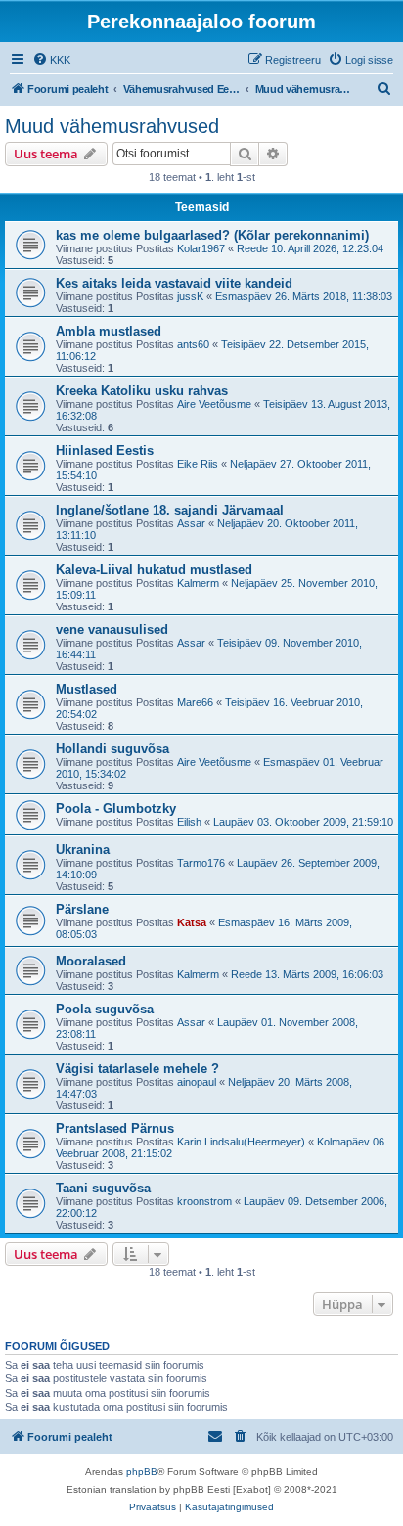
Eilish (189, 822)
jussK (190, 296)
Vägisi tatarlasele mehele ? (137, 1068)
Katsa (191, 922)
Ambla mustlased (108, 331)
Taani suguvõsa (103, 1188)
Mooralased (91, 961)
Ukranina (83, 849)
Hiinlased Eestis (105, 450)
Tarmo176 (201, 863)
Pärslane (82, 909)
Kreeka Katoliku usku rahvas (142, 390)
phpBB (141, 1471)
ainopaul (196, 1082)
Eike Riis (197, 464)
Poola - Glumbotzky (116, 808)
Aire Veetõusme (214, 404)
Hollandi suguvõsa (112, 748)
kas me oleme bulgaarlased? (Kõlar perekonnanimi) (212, 235)
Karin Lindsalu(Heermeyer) (241, 1141)
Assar (191, 523)
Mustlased (86, 689)
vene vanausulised (112, 629)
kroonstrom (204, 1201)
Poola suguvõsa (105, 1009)
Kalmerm (198, 583)
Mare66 (195, 702)
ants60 (193, 344)
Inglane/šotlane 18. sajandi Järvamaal (170, 510)
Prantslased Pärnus (115, 1128)
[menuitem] (51, 59)
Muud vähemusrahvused (112, 126)
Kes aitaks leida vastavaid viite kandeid (174, 283)
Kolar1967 (201, 248)
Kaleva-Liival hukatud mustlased (154, 569)
